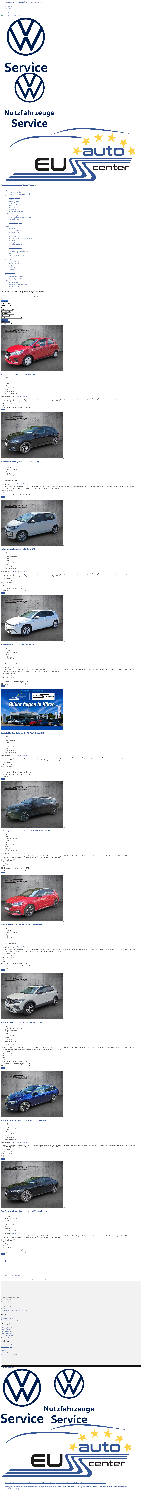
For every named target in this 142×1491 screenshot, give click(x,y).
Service (7, 234)
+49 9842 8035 (23, 2)
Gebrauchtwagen (10, 213)
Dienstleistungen (14, 242)
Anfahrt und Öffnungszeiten (18, 284)
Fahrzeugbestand (14, 198)
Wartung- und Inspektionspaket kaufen (21, 238)
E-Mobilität (8, 259)
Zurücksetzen (5, 321)
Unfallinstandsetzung (15, 248)
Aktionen (7, 227)
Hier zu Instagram (6, 1347)
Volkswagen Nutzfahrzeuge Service (20, 194)
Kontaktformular (14, 286)
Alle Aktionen (13, 229)
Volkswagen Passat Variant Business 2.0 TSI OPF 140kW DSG (26, 831)
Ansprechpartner (14, 282)
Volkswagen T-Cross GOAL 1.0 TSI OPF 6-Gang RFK (21, 1022)
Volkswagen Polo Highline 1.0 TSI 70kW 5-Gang (20, 461)
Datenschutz (9, 6)
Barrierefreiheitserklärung (9, 1354)
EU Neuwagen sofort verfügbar (19, 200)
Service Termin (13, 257)
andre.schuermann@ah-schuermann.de (14, 1310)
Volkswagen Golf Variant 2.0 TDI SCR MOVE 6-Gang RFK (23, 1120)
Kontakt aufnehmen (7, 1368)
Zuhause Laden (14, 263)
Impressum (8, 8)
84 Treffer (4, 301)
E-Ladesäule (12, 269)
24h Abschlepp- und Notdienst (18, 252)
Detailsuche (4, 320)
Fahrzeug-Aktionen (15, 230)
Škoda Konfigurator (15, 204)
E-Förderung (13, 265)
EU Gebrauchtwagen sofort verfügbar (21, 217)
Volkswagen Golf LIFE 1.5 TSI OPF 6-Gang (18, 644)
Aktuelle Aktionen (6, 1329)
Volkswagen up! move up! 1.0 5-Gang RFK (18, 549)
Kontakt (7, 280)
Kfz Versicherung (14, 209)
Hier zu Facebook (6, 1345)
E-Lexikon (12, 267)
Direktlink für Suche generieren (11, 1275)
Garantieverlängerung (16, 223)
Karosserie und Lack (15, 250)
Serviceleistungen (6, 1331)
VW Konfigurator (14, 202)
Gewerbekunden (10, 273)
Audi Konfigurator (14, 207)
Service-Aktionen (14, 232)
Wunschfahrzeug (14, 225)
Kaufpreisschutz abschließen (18, 211)
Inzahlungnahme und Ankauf (18, 221)
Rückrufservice (13, 254)
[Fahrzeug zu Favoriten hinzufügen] (64, 458)
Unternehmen (9, 275)
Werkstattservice (14, 246)
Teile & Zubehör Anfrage (16, 255)
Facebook (8, 10)
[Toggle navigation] (35, 185)
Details (3, 409)
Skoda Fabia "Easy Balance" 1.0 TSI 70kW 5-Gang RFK (22, 733)
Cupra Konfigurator (15, 205)
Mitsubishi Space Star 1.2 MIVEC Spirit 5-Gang (20, 374)
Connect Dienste (14, 236)
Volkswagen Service (15, 192)
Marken (7, 190)
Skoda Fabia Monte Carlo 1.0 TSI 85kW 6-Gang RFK (21, 924)
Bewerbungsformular (15, 279)
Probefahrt (12, 271)
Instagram (8, 12)
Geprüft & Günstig (14, 219)
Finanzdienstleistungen (16, 244)
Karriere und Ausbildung (16, 277)
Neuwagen (8, 196)
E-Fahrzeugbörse (14, 261)
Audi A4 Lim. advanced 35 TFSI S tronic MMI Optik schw (24, 1211)
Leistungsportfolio (14, 240)
